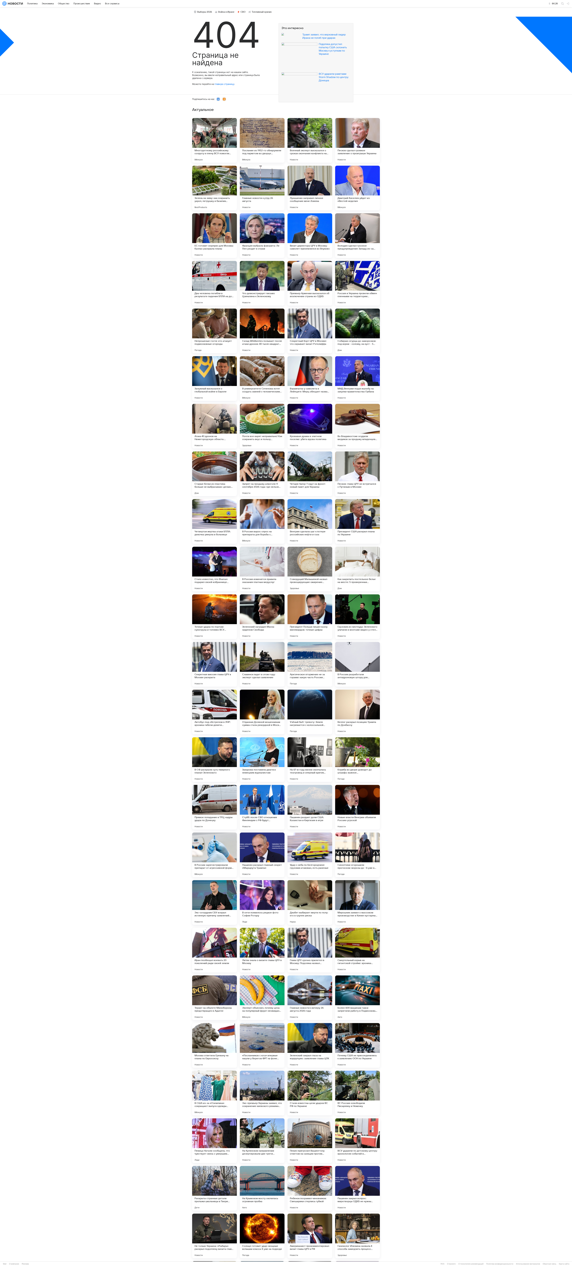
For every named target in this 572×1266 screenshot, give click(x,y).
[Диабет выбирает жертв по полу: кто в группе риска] (309, 902)
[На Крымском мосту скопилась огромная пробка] (262, 1188)
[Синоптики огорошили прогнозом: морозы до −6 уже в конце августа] (357, 855)
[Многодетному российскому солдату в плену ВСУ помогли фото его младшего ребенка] (214, 140)
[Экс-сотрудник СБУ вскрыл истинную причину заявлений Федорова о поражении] (214, 902)
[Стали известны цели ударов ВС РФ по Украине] (309, 1093)
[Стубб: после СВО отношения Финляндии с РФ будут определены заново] (262, 807)
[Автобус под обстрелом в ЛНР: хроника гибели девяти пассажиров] (214, 712)
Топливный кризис (262, 12)
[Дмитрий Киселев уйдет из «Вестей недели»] (357, 188)
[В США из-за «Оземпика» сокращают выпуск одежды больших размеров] (214, 1093)
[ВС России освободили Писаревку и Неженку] (357, 1093)
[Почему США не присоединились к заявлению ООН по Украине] (357, 1045)
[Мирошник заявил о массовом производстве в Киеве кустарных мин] (357, 902)
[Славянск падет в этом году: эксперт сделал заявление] (262, 664)
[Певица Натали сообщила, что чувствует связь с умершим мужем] (214, 1140)
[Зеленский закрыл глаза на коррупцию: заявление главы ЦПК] (309, 1045)
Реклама (25, 1264)
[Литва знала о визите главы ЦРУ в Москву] (262, 950)
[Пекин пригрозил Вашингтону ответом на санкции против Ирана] (309, 1140)
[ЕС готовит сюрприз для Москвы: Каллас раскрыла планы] (214, 235)
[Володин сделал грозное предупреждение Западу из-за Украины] (357, 235)
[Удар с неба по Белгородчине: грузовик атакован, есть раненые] (309, 855)
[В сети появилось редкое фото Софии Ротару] (262, 902)
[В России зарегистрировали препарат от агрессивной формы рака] (214, 855)
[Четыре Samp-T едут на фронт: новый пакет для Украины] (309, 473)
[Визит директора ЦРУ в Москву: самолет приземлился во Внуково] (309, 235)
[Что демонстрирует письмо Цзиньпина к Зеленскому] (262, 283)
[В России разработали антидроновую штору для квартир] (357, 664)
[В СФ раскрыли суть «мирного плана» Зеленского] (214, 759)
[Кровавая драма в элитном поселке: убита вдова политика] (309, 426)
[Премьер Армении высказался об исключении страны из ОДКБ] (309, 283)
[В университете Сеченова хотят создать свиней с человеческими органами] (262, 378)
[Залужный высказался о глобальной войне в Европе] (214, 378)
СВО (243, 12)
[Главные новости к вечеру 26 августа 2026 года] (309, 997)
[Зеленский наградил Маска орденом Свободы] (262, 616)
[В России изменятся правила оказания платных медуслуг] (262, 569)
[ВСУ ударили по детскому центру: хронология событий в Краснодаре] (357, 1140)
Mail (4, 1264)
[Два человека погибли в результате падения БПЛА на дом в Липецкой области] (214, 283)
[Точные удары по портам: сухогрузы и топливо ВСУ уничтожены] (214, 616)
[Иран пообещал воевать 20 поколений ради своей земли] (214, 950)
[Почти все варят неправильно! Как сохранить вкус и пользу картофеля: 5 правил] (262, 426)
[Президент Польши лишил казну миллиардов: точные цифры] (309, 616)
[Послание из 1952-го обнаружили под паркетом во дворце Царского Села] (262, 140)
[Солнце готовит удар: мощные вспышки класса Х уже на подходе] (262, 1236)
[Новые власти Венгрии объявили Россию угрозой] (357, 807)
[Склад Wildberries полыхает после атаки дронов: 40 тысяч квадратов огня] (262, 331)
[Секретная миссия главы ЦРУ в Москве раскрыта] (214, 664)
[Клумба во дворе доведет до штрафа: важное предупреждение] (357, 759)
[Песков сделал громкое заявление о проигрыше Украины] (357, 140)
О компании (14, 1264)
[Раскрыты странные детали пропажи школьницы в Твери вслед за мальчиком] (214, 1188)
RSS (442, 1264)
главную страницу (224, 84)
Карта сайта (564, 1264)
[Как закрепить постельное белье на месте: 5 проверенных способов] (357, 569)
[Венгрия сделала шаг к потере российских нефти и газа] (309, 521)
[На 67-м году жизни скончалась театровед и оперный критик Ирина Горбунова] (309, 759)
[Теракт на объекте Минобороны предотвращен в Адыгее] (214, 997)
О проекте (451, 1264)
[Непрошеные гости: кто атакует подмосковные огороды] (214, 331)
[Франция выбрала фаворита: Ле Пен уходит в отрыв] (262, 235)
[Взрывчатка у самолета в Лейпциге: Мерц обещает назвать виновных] (309, 378)
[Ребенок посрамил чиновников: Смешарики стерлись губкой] (309, 1188)
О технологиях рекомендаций (471, 1264)
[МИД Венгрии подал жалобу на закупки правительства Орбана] (357, 378)
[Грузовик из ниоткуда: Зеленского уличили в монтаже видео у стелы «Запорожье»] (357, 616)
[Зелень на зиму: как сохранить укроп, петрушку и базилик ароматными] (214, 188)
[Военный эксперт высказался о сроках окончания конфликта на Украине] (309, 140)
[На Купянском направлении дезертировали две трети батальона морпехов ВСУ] (262, 1140)
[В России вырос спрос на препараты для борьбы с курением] (262, 521)
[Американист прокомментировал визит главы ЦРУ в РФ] (309, 1236)
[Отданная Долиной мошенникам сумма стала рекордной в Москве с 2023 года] (262, 712)
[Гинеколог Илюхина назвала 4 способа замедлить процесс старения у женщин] (357, 1236)
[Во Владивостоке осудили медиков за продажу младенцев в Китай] (357, 426)
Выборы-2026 (204, 12)
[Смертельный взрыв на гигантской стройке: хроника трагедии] (357, 950)
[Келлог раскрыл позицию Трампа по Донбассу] (357, 712)
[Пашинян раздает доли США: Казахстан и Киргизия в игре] (309, 807)
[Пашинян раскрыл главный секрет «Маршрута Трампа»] (262, 855)
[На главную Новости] (15, 3)
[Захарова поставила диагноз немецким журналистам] (262, 759)
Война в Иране (226, 12)
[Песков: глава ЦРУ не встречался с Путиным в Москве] (357, 473)
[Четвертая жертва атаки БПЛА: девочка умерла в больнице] (214, 521)
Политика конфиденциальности (499, 1264)
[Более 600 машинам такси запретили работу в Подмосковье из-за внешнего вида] (357, 997)
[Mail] (4, 3)
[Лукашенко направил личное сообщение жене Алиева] (309, 188)
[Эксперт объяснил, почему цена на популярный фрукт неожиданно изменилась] (262, 997)
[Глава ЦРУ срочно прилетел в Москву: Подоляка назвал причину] (309, 950)
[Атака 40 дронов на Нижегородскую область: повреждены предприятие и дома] (214, 426)
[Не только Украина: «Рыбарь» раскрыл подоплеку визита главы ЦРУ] (214, 1236)
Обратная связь (549, 1264)
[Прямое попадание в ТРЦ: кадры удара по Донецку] (214, 807)
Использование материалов (528, 1264)
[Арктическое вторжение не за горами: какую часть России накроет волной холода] (309, 664)
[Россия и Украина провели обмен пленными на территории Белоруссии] (357, 283)
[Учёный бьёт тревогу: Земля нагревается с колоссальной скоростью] (309, 712)
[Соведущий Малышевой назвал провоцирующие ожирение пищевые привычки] (309, 569)
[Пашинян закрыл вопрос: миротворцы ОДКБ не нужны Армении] (357, 1188)
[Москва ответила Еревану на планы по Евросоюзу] (214, 1045)
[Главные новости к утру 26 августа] (262, 188)
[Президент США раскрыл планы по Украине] (357, 521)
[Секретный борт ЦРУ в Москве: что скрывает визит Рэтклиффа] (309, 331)
